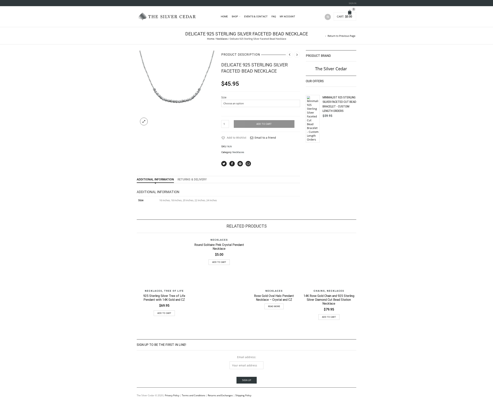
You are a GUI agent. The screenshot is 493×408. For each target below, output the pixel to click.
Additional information (155, 179)
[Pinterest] (240, 163)
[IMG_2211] (176, 89)
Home (224, 16)
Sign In (352, 3)
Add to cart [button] (164, 313)
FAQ (274, 16)
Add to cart (264, 123)
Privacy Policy (172, 395)
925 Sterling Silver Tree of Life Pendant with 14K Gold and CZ (164, 298)
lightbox (144, 121)
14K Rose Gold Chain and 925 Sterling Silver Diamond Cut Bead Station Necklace (329, 299)
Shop (235, 16)
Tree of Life (174, 291)
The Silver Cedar (331, 68)
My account (287, 16)
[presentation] (131, 269)
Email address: (246, 357)
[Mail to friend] (248, 163)
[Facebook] (232, 163)
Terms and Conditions (193, 395)
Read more (274, 306)
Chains (319, 291)
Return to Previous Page (341, 36)
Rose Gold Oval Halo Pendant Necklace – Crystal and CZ (274, 298)
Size (223, 97)
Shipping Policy (243, 395)
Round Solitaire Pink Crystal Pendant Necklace (219, 246)
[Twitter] (224, 163)
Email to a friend (265, 137)
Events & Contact (256, 16)
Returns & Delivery (192, 179)
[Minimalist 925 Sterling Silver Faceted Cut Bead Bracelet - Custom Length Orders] (313, 119)
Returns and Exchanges (220, 395)
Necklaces (222, 38)
